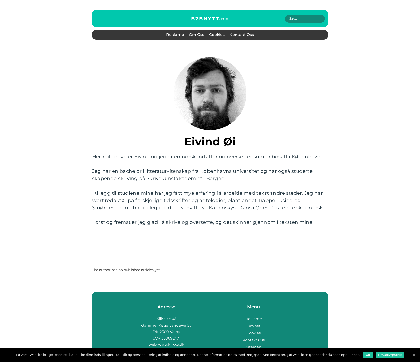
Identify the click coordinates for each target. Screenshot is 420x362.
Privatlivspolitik (390, 355)
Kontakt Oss (241, 34)
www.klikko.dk (171, 344)
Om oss (196, 34)
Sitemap (253, 347)
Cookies (217, 34)
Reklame (175, 34)
